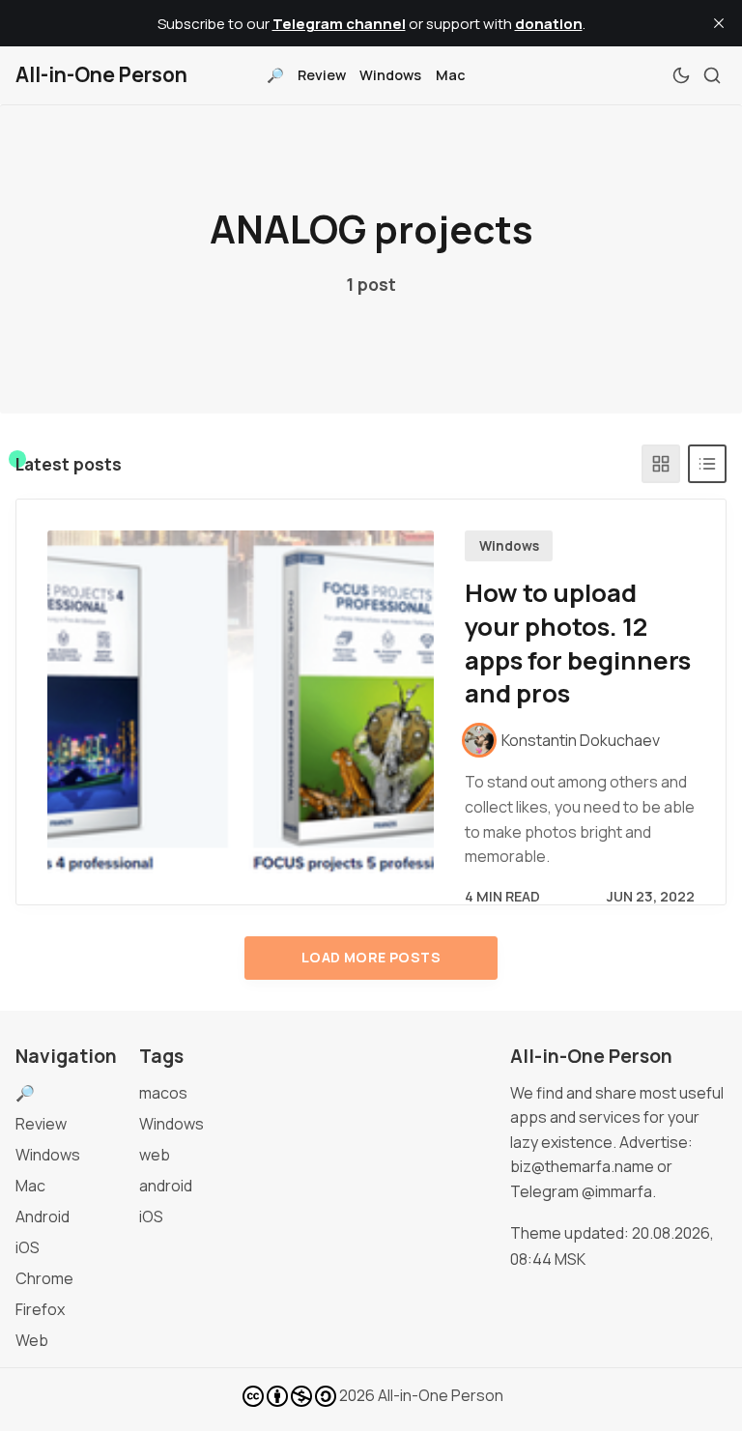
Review (322, 75)
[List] (707, 463)
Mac (451, 75)
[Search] (712, 75)
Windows (390, 75)
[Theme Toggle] (681, 75)
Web (31, 1340)
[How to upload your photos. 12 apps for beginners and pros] (240, 701)
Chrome (44, 1278)
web (154, 1154)
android (165, 1185)
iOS (27, 1247)
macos (163, 1092)
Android (42, 1216)
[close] (718, 23)
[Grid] (661, 463)
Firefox (40, 1309)
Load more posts (371, 957)
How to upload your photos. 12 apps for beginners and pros (578, 643)
